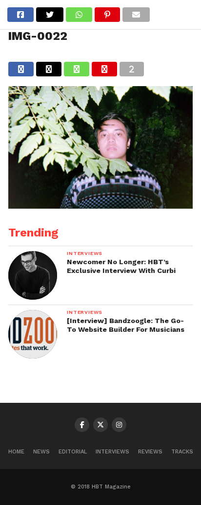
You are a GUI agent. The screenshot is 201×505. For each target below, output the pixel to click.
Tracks (182, 452)
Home (16, 452)
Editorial (73, 452)
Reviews (150, 452)
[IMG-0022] (100, 205)
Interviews (112, 452)
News (41, 452)
